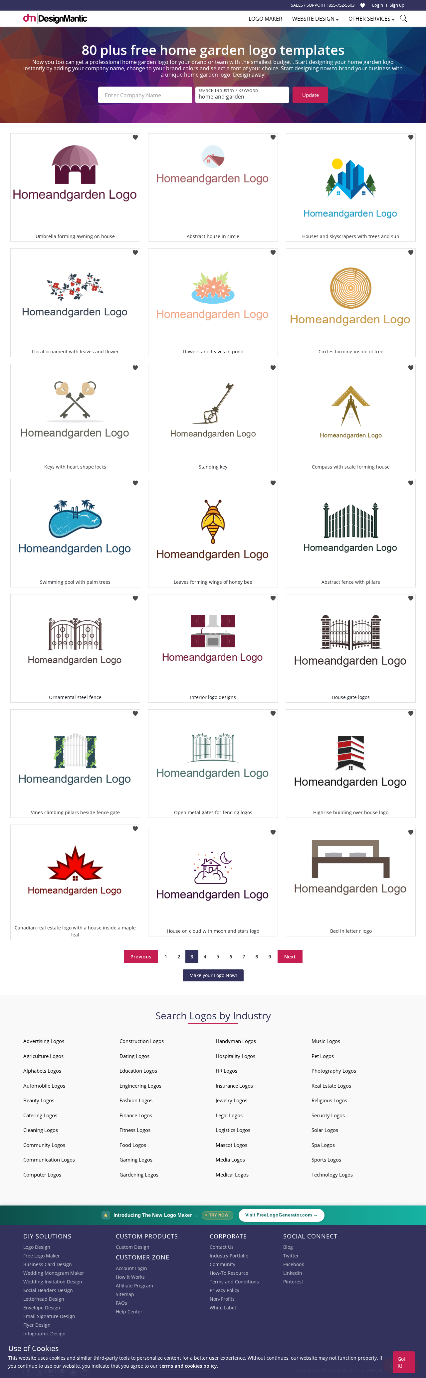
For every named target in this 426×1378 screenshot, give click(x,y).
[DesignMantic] (55, 18)
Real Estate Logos (331, 1085)
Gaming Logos (135, 1159)
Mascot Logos (231, 1145)
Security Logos (328, 1115)
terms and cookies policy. (188, 1366)
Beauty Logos (38, 1100)
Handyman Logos (236, 1041)
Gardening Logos (138, 1174)
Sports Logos (326, 1159)
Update (310, 95)
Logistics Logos (233, 1130)
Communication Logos (49, 1159)
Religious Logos (329, 1100)
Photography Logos (334, 1070)
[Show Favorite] (362, 5)
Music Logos (326, 1041)
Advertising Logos (43, 1041)
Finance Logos (135, 1115)
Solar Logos (325, 1130)
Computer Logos (42, 1174)
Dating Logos (134, 1056)
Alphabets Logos (42, 1070)
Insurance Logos (234, 1085)
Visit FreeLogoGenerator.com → (281, 1214)
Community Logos (44, 1145)
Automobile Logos (44, 1085)
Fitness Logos (134, 1130)
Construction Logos (141, 1041)
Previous (140, 956)
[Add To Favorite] (135, 135)
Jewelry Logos (231, 1100)
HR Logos (226, 1070)
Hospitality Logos (235, 1056)
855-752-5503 (341, 5)
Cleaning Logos (40, 1130)
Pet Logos (323, 1056)
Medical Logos (232, 1174)
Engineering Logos (140, 1085)
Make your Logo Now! (213, 975)
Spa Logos (323, 1145)
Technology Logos (332, 1174)
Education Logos (138, 1070)
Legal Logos (229, 1115)
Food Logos (132, 1145)
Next (290, 956)
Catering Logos (40, 1115)
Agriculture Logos (43, 1056)
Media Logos (230, 1159)
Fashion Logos (135, 1100)
